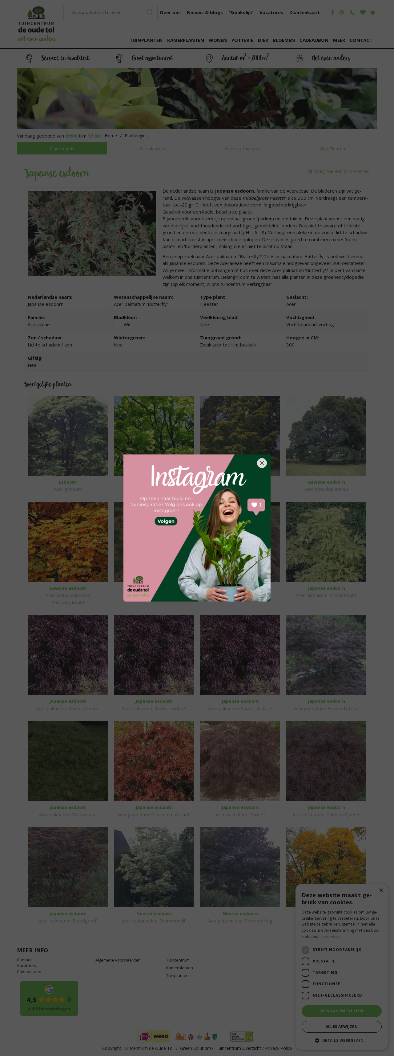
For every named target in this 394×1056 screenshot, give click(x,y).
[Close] (262, 463)
